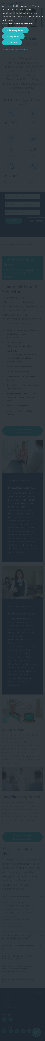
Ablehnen (12, 42)
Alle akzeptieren (15, 30)
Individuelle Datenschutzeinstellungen (15, 49)
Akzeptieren (13, 36)
